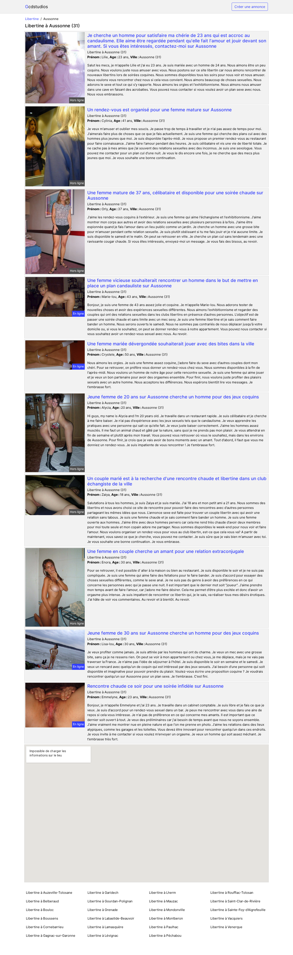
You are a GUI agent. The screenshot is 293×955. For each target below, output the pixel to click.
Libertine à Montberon (166, 918)
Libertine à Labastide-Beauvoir (111, 918)
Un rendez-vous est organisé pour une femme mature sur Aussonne (159, 109)
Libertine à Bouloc (40, 910)
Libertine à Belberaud (42, 901)
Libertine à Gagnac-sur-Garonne (50, 936)
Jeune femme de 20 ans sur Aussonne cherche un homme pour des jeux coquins (173, 396)
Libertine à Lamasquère (105, 927)
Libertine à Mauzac (163, 901)
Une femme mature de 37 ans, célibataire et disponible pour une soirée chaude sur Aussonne (175, 195)
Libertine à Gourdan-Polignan (110, 901)
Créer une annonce (249, 7)
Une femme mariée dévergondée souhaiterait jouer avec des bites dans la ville (170, 343)
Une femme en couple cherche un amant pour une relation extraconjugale (165, 551)
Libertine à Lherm (162, 893)
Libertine (32, 19)
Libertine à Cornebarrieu (44, 927)
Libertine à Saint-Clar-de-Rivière (235, 901)
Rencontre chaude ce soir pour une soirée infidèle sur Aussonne (155, 686)
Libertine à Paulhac (163, 927)
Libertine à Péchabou (165, 936)
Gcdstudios (36, 6)
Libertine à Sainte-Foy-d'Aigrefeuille (238, 910)
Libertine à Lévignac (103, 936)
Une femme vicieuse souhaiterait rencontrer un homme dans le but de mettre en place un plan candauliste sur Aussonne (172, 283)
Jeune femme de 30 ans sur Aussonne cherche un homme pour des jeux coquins (173, 633)
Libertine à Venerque (226, 927)
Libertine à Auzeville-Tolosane (49, 893)
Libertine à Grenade (103, 910)
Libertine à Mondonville (167, 910)
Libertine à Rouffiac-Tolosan (231, 893)
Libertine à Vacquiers (226, 918)
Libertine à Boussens (42, 918)
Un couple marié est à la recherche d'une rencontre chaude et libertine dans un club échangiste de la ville (176, 481)
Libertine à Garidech (103, 893)
